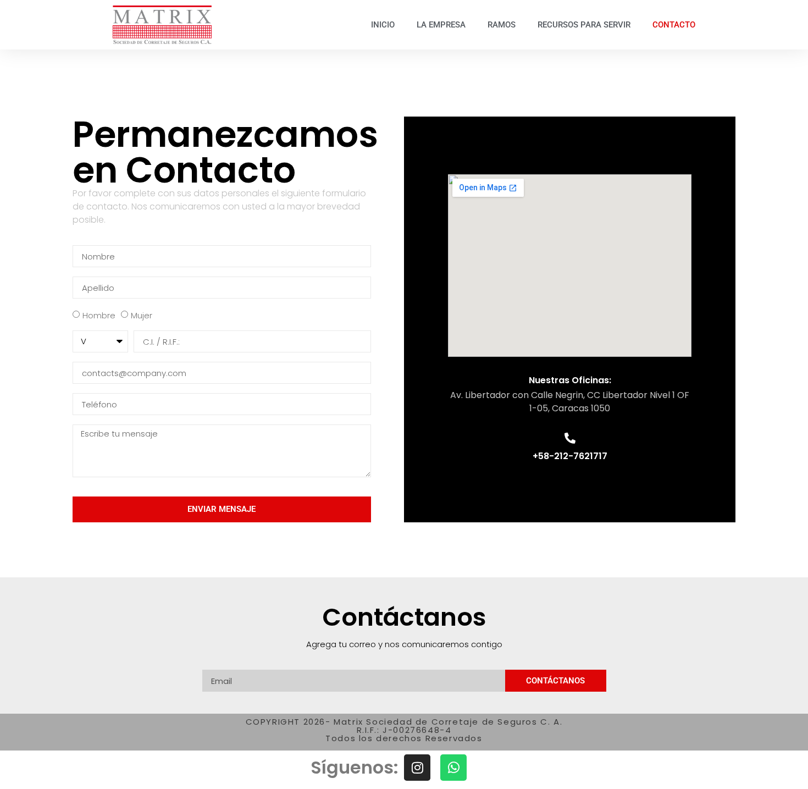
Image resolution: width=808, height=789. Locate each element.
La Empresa (441, 25)
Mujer (141, 316)
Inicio (383, 25)
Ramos (502, 25)
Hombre (98, 316)
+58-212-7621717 (570, 456)
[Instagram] (417, 767)
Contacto (673, 25)
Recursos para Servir (584, 25)
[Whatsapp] (453, 767)
